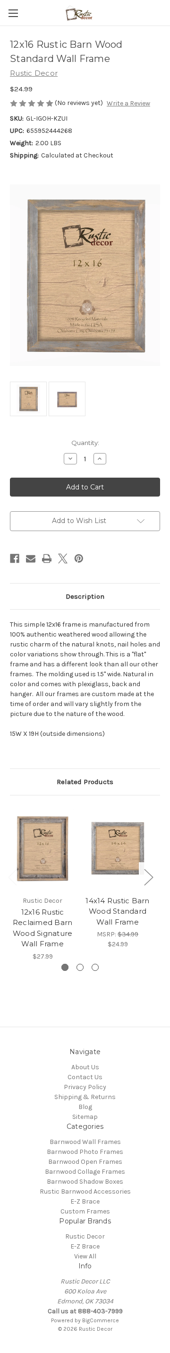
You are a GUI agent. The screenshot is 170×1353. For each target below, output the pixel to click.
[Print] (46, 558)
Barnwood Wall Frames (85, 1142)
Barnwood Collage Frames (85, 1172)
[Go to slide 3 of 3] (95, 967)
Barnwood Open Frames (85, 1162)
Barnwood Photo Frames (85, 1152)
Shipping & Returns (85, 1097)
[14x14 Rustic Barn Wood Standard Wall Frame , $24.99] (117, 848)
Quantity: (85, 442)
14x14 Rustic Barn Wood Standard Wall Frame (117, 911)
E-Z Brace (85, 1201)
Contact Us (85, 1077)
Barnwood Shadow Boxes (85, 1182)
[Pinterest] (79, 558)
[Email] (30, 558)
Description (85, 596)
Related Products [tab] (85, 781)
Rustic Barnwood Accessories (85, 1191)
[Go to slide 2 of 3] (80, 967)
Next (148, 877)
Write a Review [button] (128, 103)
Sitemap (85, 1117)
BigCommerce (100, 1320)
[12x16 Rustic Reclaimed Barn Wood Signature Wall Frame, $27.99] (42, 848)
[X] (63, 558)
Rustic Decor (85, 1236)
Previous (12, 877)
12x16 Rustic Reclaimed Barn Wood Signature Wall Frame (43, 928)
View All (85, 1256)
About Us (85, 1067)
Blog (85, 1107)
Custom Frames (85, 1211)
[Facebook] (14, 558)
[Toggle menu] (13, 13)
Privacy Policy (85, 1087)
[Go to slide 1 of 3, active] (64, 967)
